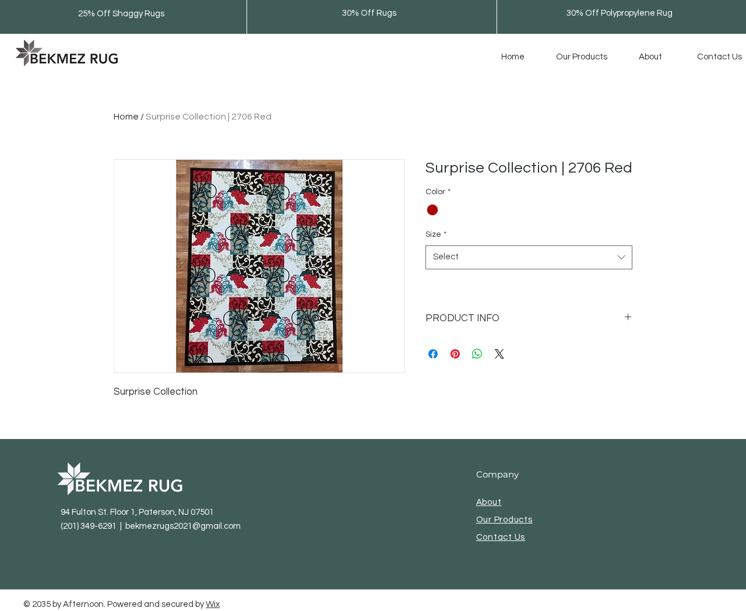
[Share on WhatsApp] (477, 354)
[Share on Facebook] (433, 354)
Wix (213, 604)
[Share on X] (499, 354)
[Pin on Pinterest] (455, 354)
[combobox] (528, 257)
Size (435, 234)
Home (126, 116)
